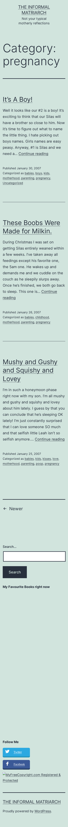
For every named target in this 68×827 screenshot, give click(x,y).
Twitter (18, 752)
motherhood (11, 178)
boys (38, 173)
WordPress (42, 811)
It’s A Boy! (17, 99)
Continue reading (33, 153)
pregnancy (43, 178)
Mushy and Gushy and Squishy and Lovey (30, 370)
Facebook (19, 764)
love (55, 458)
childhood (42, 317)
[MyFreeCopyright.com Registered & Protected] (34, 777)
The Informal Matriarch (32, 801)
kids (46, 173)
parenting (27, 178)
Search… (10, 547)
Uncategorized (13, 183)
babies (29, 173)
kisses (47, 458)
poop (39, 463)
